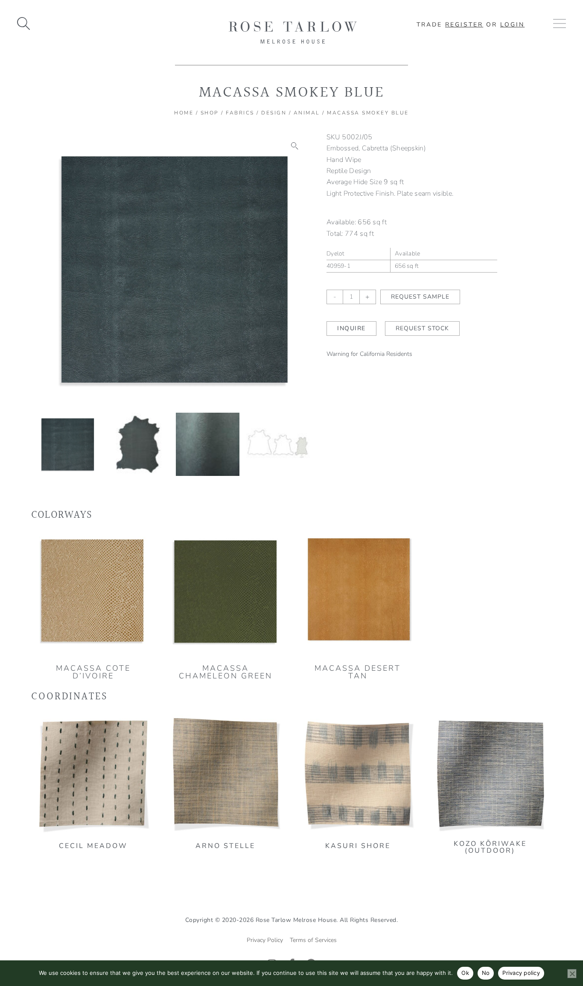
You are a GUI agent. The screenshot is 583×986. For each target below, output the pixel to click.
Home (183, 112)
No (486, 972)
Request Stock (422, 328)
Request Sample (420, 297)
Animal (307, 112)
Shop (210, 112)
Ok (465, 972)
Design (273, 112)
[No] (572, 973)
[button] (295, 146)
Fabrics (240, 112)
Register (464, 25)
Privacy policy (521, 972)
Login (512, 25)
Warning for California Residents (369, 354)
